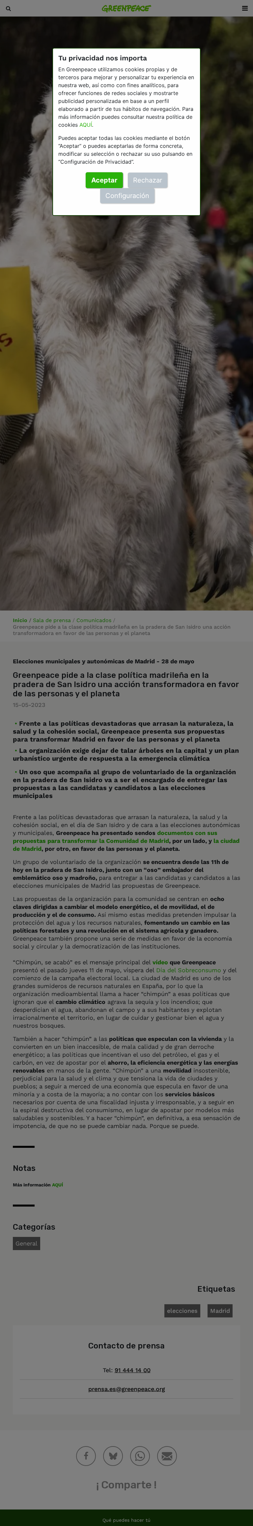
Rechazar (147, 180)
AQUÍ (85, 124)
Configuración (127, 196)
